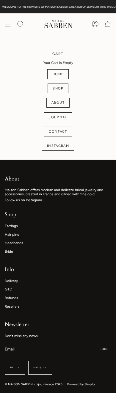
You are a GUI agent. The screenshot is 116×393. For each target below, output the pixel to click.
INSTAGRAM (58, 146)
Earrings (11, 226)
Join (104, 348)
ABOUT (58, 103)
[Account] (95, 24)
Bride (9, 251)
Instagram (34, 200)
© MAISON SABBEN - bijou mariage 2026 (33, 384)
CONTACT (58, 131)
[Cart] (107, 24)
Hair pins (12, 234)
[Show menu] (7, 24)
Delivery (11, 281)
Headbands (14, 243)
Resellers (12, 306)
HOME (58, 74)
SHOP (58, 88)
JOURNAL (58, 117)
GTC (8, 289)
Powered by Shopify (81, 384)
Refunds (11, 298)
